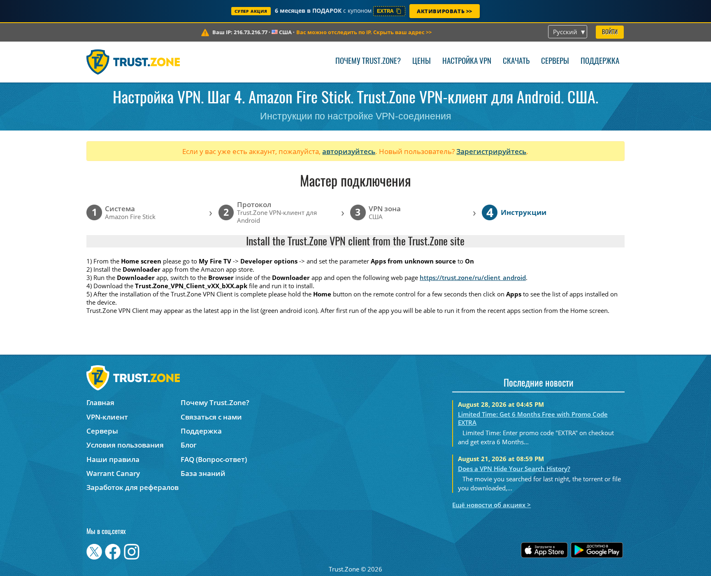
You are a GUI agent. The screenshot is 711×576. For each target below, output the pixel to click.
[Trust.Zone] (133, 62)
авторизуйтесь (348, 151)
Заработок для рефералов (132, 487)
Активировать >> (444, 11)
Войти (610, 32)
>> (364, 32)
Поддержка (600, 61)
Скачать (516, 61)
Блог (189, 445)
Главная (100, 402)
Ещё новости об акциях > (491, 505)
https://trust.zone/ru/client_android (473, 277)
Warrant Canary (113, 473)
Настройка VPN (466, 61)
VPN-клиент (107, 417)
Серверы (555, 61)
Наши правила (112, 459)
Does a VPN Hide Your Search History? (514, 468)
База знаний (203, 473)
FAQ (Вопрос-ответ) (214, 459)
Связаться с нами (211, 417)
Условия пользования (125, 445)
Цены (421, 61)
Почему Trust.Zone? (368, 61)
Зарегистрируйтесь (491, 151)
